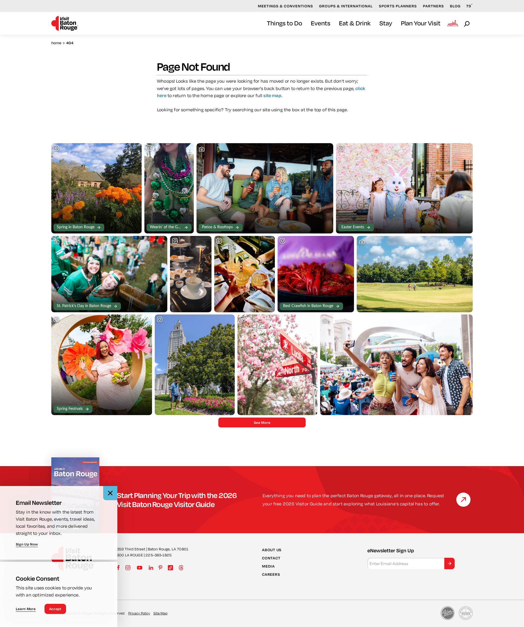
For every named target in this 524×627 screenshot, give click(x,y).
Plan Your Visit (420, 23)
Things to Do (284, 23)
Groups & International (346, 6)
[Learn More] (463, 500)
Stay (385, 23)
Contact (271, 558)
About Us (271, 549)
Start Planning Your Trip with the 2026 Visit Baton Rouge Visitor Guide (177, 500)
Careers (271, 574)
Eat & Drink (355, 23)
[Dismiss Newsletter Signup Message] (110, 493)
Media (268, 566)
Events (320, 23)
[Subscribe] (449, 563)
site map (272, 95)
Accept (55, 609)
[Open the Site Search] (467, 23)
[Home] (64, 23)
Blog (455, 6)
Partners (433, 6)
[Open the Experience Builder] (452, 23)
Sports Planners (398, 6)
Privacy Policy (139, 613)
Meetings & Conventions (285, 6)
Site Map (160, 613)
